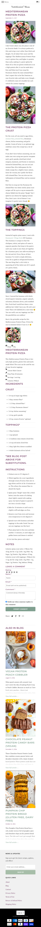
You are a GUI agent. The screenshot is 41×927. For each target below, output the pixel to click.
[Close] (37, 425)
